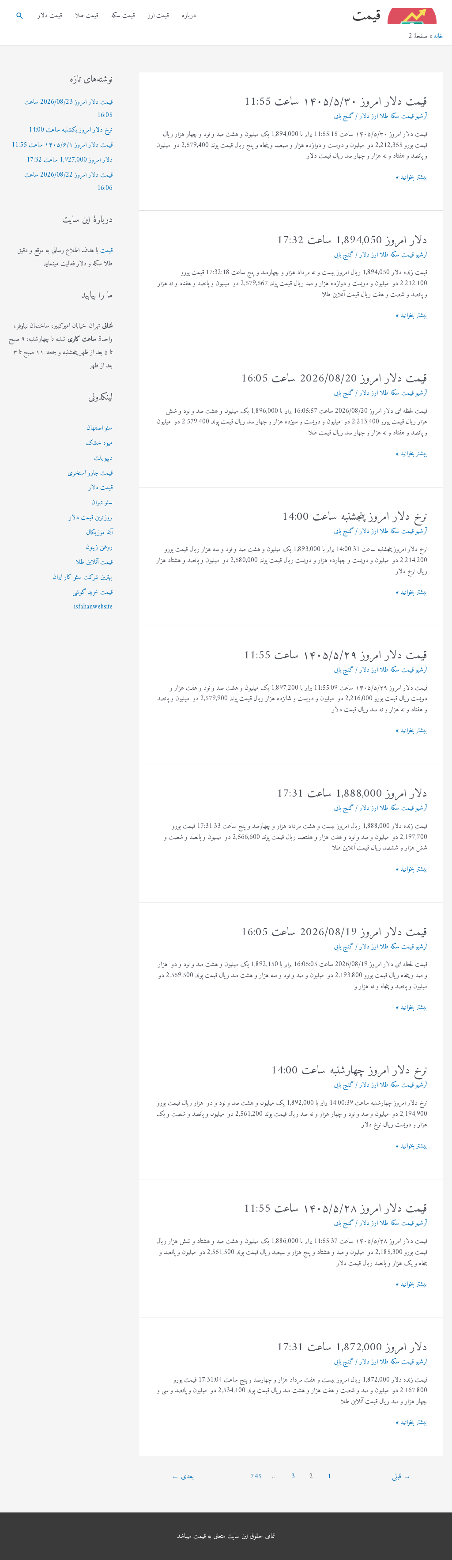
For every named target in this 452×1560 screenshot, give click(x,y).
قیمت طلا (86, 16)
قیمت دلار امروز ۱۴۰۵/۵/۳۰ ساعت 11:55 (335, 102)
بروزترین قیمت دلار (91, 518)
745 (256, 1476)
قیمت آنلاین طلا (94, 562)
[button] (19, 15)
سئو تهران (102, 503)
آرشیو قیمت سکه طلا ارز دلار (393, 116)
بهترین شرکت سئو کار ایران (83, 577)
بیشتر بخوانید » (411, 177)
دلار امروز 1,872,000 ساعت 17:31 (352, 1347)
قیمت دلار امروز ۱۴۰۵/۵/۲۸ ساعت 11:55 (335, 1209)
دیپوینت (103, 458)
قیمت (366, 15)
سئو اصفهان (100, 428)
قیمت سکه (123, 16)
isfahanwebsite (93, 607)
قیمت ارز (158, 16)
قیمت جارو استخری (90, 473)
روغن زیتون (99, 547)
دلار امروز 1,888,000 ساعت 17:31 (352, 794)
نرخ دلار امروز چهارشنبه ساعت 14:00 (349, 1070)
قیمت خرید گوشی (92, 592)
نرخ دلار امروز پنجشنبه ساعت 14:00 (354, 517)
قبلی (401, 1476)
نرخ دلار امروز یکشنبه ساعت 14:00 (71, 130)
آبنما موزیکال (99, 533)
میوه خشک (99, 443)
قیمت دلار (50, 16)
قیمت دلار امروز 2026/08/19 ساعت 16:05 (334, 932)
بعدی (183, 1476)
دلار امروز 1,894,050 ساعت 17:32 (352, 240)
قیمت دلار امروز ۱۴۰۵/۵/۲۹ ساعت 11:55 (335, 655)
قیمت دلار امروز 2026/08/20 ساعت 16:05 (334, 379)
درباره (189, 16)
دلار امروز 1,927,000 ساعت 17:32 (69, 160)
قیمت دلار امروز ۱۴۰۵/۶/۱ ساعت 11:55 (62, 145)
